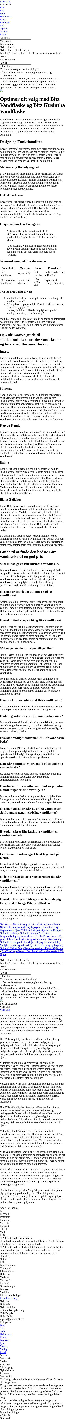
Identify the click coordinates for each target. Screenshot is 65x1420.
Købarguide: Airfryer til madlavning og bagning (37, 945)
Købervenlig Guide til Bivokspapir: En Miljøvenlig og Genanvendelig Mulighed (31, 942)
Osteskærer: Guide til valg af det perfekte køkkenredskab (30, 924)
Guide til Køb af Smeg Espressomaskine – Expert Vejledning (32, 948)
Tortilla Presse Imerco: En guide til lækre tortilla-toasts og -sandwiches (31, 938)
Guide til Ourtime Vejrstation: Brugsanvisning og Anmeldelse (25, 935)
